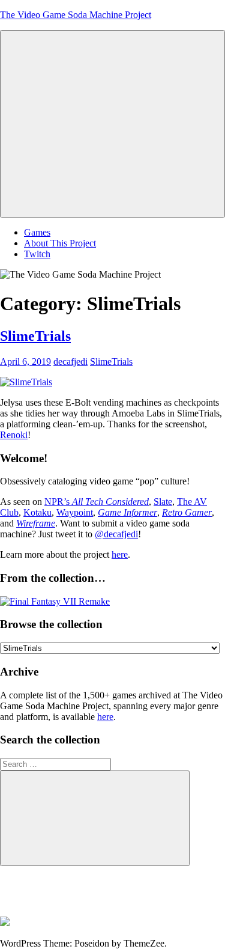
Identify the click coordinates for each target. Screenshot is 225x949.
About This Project (60, 243)
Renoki (14, 435)
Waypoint (74, 512)
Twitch (37, 254)
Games (37, 232)
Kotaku (37, 512)
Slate (163, 501)
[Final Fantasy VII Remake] (55, 601)
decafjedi (70, 361)
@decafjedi (116, 534)
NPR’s (96, 501)
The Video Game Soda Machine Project (75, 15)
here (120, 554)
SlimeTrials (35, 336)
